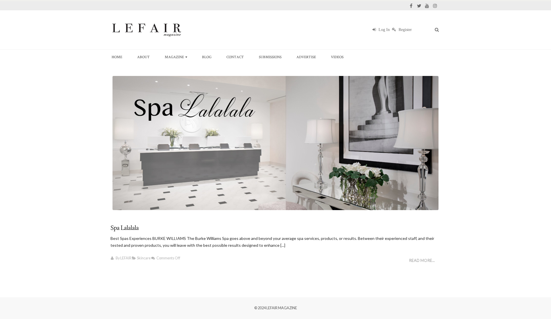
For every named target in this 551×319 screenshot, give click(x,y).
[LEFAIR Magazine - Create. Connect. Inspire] (146, 29)
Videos (337, 56)
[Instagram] (435, 5)
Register (404, 30)
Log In (383, 30)
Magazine (174, 56)
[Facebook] (411, 5)
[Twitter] (419, 5)
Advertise (306, 56)
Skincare (144, 258)
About (143, 56)
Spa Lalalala (124, 227)
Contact (235, 56)
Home (117, 56)
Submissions (270, 56)
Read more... (422, 260)
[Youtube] (427, 5)
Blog (207, 56)
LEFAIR (125, 258)
